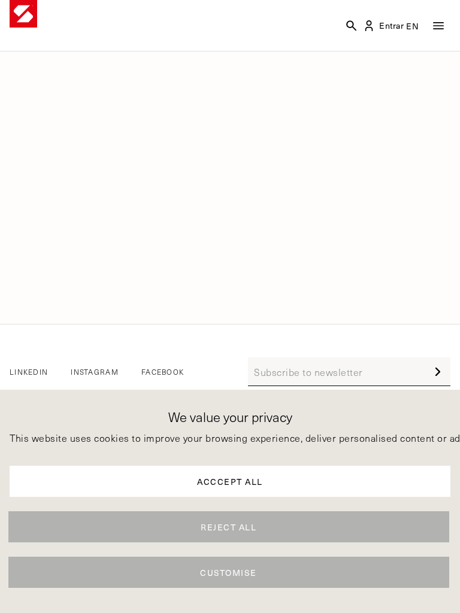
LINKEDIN (29, 371)
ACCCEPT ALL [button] (230, 481)
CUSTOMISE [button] (228, 572)
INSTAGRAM (95, 371)
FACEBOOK (162, 371)
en (413, 26)
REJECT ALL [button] (228, 527)
